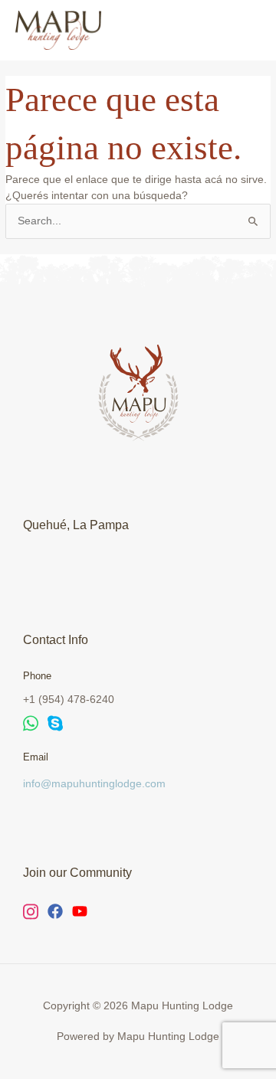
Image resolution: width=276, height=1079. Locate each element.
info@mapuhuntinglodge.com (94, 784)
